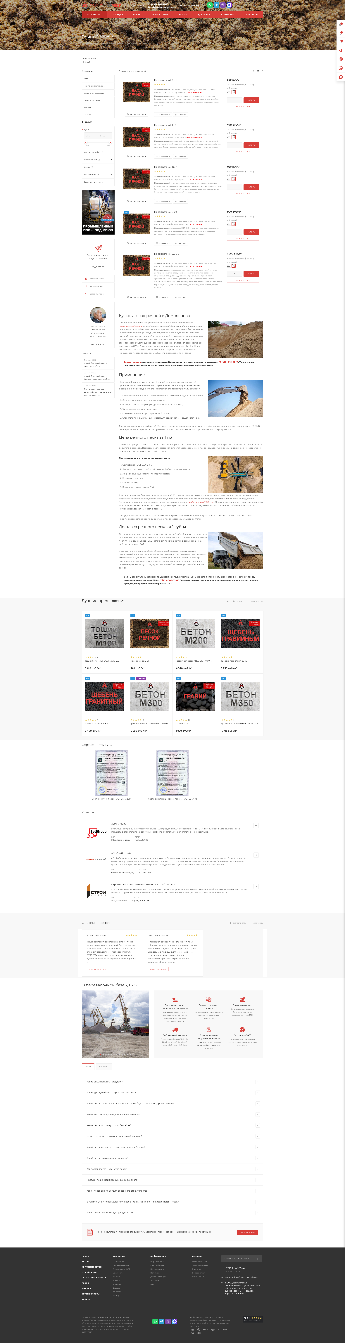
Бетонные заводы (121, 1265)
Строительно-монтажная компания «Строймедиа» (143, 884)
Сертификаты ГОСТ (121, 1269)
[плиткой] (254, 71)
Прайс (85, 1256)
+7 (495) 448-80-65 (140, 900)
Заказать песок (132, 362)
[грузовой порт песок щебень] (115, 1024)
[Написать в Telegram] (216, 5)
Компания (119, 1256)
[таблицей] (262, 71)
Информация (158, 1256)
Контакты (117, 1277)
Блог (152, 1284)
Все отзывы (258, 923)
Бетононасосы (91, 1294)
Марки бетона (157, 1261)
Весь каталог (257, 601)
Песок (88, 1067)
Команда (117, 1284)
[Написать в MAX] (229, 5)
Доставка (104, 1067)
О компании (118, 1261)
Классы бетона (157, 1265)
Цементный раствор (94, 1278)
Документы (118, 1273)
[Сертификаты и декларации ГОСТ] (114, 5)
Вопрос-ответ (198, 1273)
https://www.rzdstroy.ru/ (122, 872)
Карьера (116, 1295)
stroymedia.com (119, 900)
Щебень (86, 1288)
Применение (198, 1277)
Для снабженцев (158, 1277)
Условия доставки (200, 1265)
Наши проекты (157, 1269)
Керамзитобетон (92, 1267)
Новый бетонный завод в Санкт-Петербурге (95, 364)
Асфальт (87, 1299)
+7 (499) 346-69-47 (158, 4)
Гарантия (196, 1269)
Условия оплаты (199, 1261)
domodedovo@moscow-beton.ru (162, 7)
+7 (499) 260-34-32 (147, 872)
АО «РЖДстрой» (121, 853)
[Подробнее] (256, 825)
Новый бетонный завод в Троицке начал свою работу (97, 377)
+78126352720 (141, 840)
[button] (100, 1055)
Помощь (197, 1256)
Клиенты (117, 1292)
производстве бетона (130, 326)
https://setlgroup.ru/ (120, 840)
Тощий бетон (90, 1272)
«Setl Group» (118, 823)
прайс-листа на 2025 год (200, 502)
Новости (86, 353)
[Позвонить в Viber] (223, 5)
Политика (154, 1273)
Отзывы (116, 1288)
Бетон (85, 1261)
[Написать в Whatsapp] (210, 5)
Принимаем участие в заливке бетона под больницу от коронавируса (98, 392)
